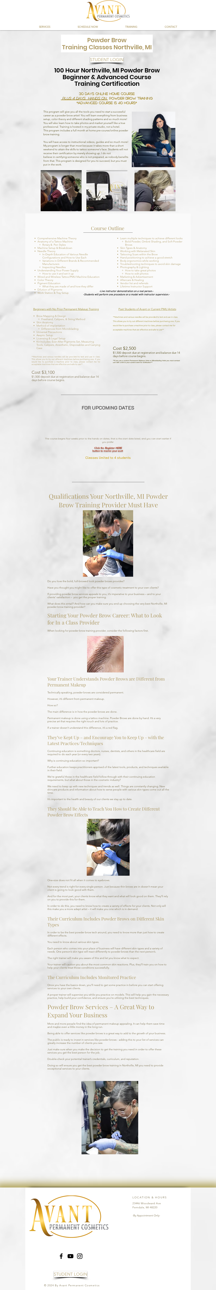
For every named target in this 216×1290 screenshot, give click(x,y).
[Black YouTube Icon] (70, 1256)
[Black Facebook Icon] (61, 1256)
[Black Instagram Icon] (79, 1256)
